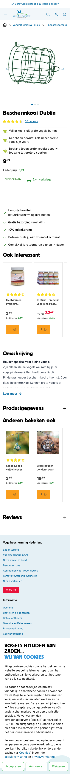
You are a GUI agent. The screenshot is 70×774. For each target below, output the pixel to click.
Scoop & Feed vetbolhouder (14, 467)
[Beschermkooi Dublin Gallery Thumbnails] (35, 104)
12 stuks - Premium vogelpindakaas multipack (48, 302)
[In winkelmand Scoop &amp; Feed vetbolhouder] (12, 494)
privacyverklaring (43, 757)
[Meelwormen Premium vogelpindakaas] (17, 276)
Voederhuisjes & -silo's (26, 25)
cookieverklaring (16, 757)
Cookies (24, 753)
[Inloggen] (56, 14)
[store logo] (22, 14)
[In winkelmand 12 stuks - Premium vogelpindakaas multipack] (43, 329)
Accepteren (13, 766)
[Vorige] (7, 69)
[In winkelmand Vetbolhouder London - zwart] (43, 494)
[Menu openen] (5, 14)
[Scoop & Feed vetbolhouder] (17, 442)
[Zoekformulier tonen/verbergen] (48, 14)
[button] (13, 121)
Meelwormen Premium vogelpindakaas (15, 302)
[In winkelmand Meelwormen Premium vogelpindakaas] (12, 329)
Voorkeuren (36, 766)
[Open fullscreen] (35, 65)
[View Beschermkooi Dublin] (32, 104)
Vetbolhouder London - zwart (45, 467)
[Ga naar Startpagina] (5, 25)
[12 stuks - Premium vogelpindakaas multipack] (48, 276)
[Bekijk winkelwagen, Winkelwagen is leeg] (64, 14)
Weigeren (58, 766)
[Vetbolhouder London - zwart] (48, 442)
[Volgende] (63, 69)
